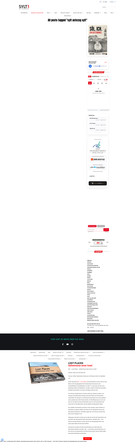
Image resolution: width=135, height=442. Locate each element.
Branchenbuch (67, 15)
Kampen (89, 275)
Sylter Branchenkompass (92, 308)
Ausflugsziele (82, 359)
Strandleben (90, 299)
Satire (105, 12)
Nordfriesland (90, 284)
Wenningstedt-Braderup (92, 317)
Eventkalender (24, 12)
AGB (49, 352)
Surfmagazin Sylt (91, 301)
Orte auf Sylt (90, 286)
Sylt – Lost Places (82, 381)
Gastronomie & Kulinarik (92, 265)
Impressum (33, 352)
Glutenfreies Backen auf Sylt (93, 267)
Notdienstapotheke (92, 226)
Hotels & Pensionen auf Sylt (40, 355)
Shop (111, 12)
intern (88, 274)
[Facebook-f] (63, 344)
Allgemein (89, 260)
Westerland (89, 318)
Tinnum (89, 313)
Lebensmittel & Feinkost (54, 359)
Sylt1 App (88, 12)
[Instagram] (72, 344)
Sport (55, 12)
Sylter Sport (90, 311)
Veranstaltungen (91, 315)
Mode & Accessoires (69, 359)
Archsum (89, 262)
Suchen (106, 229)
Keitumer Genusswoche (37, 12)
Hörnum (89, 269)
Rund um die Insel (77, 12)
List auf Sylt (90, 279)
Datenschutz (42, 352)
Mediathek (96, 12)
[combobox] (109, 7)
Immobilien (89, 270)
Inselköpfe (89, 272)
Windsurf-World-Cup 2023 (93, 320)
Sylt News (89, 306)
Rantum (89, 289)
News (48, 12)
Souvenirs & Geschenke (94, 355)
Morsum (89, 281)
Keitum (88, 277)
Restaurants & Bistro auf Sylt (81, 352)
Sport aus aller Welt (91, 298)
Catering (70, 355)
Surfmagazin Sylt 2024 (92, 303)
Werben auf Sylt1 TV (58, 352)
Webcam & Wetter (65, 12)
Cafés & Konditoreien (98, 352)
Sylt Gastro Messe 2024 (92, 305)
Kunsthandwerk (80, 355)
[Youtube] (67, 344)
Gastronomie (90, 263)
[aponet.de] (106, 231)
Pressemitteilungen (91, 287)
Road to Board (90, 291)
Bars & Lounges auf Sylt (57, 355)
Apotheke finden (101, 226)
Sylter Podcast (90, 310)
